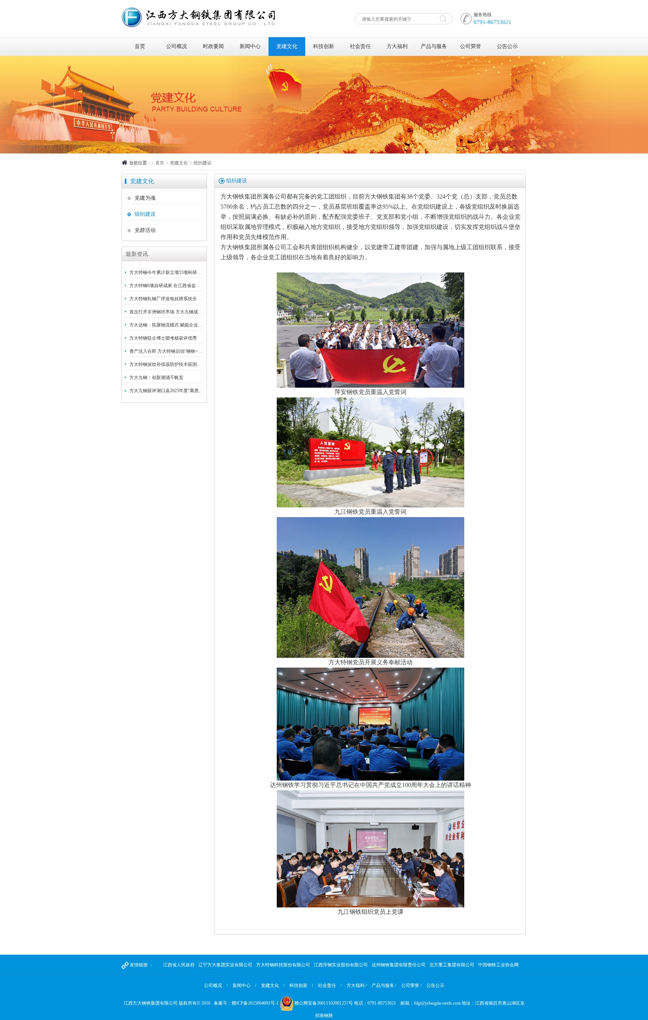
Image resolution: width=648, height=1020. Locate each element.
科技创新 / (301, 985)
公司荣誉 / (411, 985)
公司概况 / (216, 985)
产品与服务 (434, 46)
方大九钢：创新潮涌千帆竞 (156, 377)
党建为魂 (145, 198)
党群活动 (145, 230)
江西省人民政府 (179, 964)
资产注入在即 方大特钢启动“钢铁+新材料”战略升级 (180, 351)
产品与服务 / (384, 985)
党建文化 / (273, 985)
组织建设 (145, 214)
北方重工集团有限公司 (451, 964)
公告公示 (507, 46)
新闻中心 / (244, 985)
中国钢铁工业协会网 (498, 964)
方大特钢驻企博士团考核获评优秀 (163, 338)
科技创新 (323, 46)
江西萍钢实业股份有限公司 (341, 964)
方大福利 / (356, 985)
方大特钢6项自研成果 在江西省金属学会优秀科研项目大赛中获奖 (194, 285)
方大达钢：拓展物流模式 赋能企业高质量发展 (174, 325)
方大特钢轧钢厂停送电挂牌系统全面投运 (169, 298)
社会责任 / (330, 985)
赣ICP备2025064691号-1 (255, 1003)
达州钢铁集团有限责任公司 (399, 964)
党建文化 (286, 46)
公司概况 (176, 46)
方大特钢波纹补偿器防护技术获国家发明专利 (174, 364)
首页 (140, 46)
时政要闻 (213, 46)
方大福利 (397, 46)
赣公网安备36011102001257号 (323, 1003)
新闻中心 (250, 46)
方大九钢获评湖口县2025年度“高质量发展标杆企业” (180, 390)
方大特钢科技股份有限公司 (283, 964)
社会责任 (360, 46)
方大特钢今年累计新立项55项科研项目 (167, 272)
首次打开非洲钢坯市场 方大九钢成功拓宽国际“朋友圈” (183, 311)
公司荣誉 (470, 46)
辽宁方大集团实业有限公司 (225, 964)
